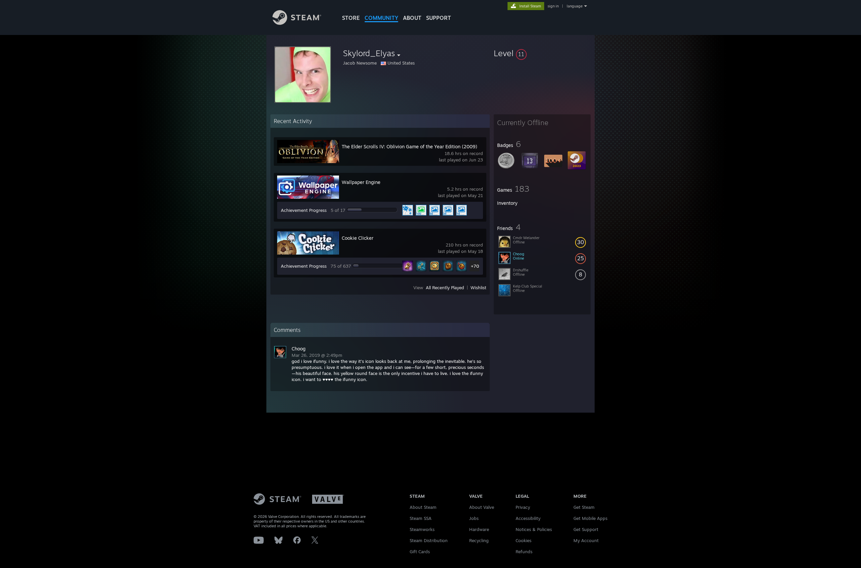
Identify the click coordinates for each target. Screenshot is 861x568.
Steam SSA (421, 518)
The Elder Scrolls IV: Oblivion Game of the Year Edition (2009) (409, 146)
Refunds (524, 551)
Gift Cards (420, 551)
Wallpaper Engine (361, 182)
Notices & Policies (534, 529)
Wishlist (478, 287)
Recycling (479, 540)
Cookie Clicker (357, 238)
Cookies (523, 540)
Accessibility (528, 518)
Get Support (585, 529)
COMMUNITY (381, 17)
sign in (553, 6)
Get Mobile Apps (590, 518)
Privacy (523, 507)
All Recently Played (445, 287)
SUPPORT (438, 17)
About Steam (423, 507)
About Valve (481, 507)
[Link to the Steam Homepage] (296, 23)
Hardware (479, 529)
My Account (586, 540)
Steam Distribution (429, 540)
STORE (351, 17)
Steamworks (422, 529)
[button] (542, 53)
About (412, 17)
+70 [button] (475, 266)
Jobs (474, 518)
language (575, 6)
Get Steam (584, 507)
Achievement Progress (304, 210)
